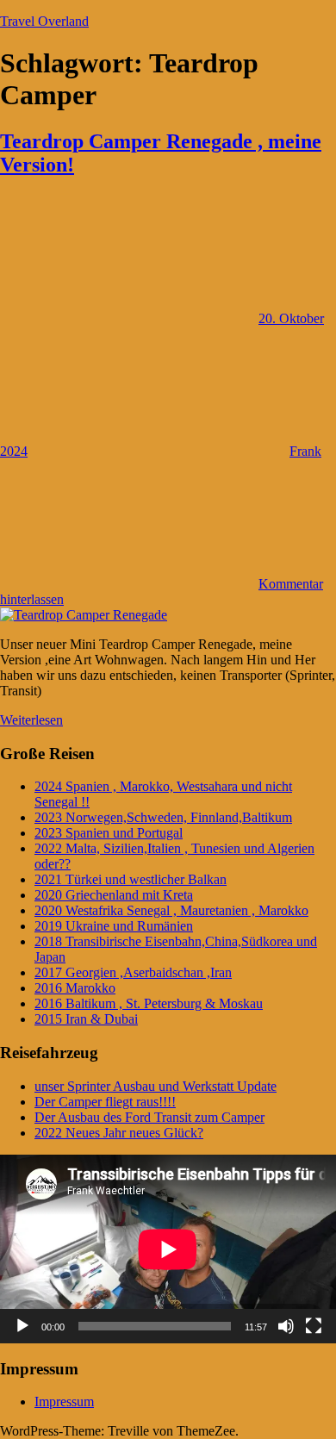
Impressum (64, 1401)
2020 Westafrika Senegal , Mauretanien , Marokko (171, 910)
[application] (168, 1249)
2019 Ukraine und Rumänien (113, 926)
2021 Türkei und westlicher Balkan (130, 879)
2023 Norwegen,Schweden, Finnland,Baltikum (163, 817)
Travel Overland (44, 21)
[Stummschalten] (286, 1326)
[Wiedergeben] (22, 1326)
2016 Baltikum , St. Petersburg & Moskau (148, 1003)
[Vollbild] (313, 1326)
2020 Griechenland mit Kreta (113, 895)
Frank (305, 451)
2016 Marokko (74, 988)
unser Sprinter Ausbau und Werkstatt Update (155, 1086)
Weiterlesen (31, 720)
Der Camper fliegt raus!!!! (105, 1101)
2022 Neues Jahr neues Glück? (118, 1132)
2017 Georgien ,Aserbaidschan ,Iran (133, 972)
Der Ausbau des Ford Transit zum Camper (149, 1117)
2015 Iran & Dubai (86, 1019)
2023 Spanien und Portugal (108, 832)
